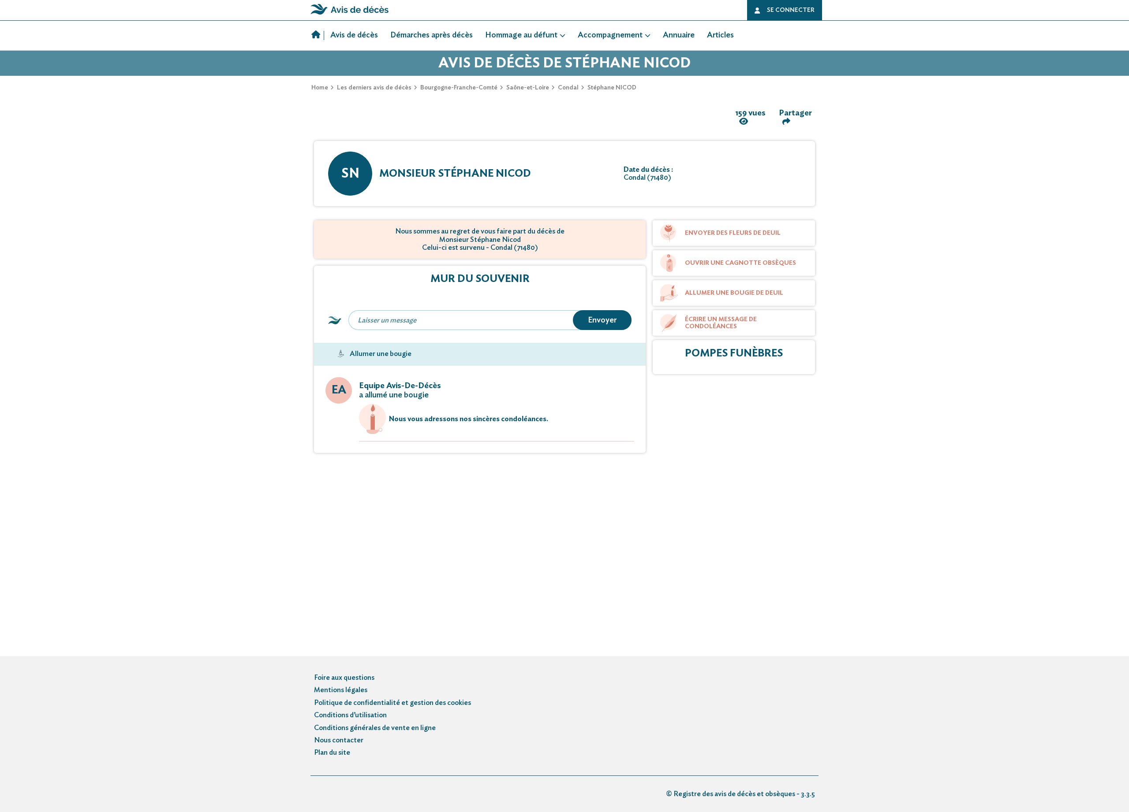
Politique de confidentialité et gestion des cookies (392, 702)
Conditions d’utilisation (350, 715)
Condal (568, 88)
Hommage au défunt (521, 35)
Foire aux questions (344, 677)
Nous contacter (338, 740)
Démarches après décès (431, 35)
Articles (720, 35)
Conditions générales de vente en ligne (375, 727)
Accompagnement (610, 35)
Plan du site (332, 752)
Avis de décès (354, 35)
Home (319, 88)
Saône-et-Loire (527, 88)
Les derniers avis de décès (374, 88)
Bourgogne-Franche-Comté (458, 88)
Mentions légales (340, 689)
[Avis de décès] (317, 36)
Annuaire (679, 35)
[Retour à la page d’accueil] (349, 14)
